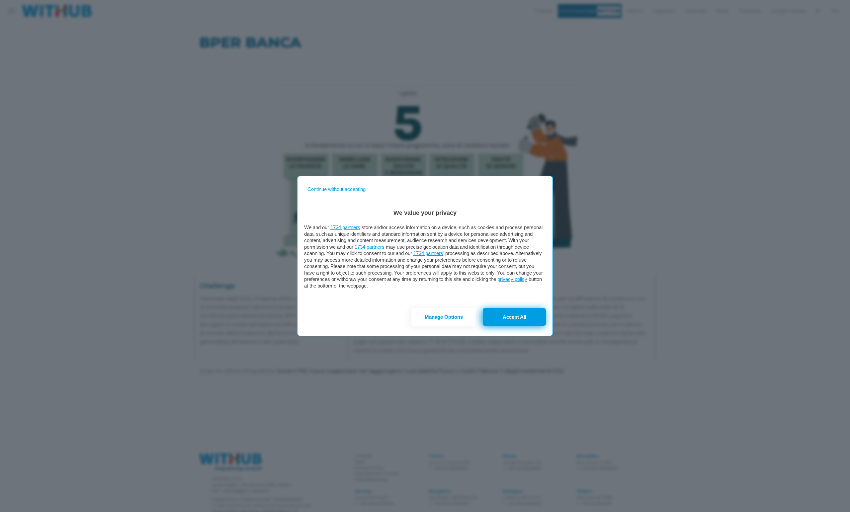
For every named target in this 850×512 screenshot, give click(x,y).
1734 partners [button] (345, 227)
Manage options (444, 317)
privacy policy (512, 279)
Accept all (514, 317)
